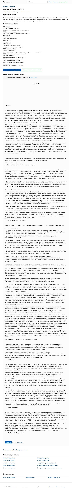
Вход (50, 2)
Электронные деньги (9, 458)
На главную (6, 6)
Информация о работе (15, 450)
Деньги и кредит (30, 477)
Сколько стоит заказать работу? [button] (32, 70)
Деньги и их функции (54, 477)
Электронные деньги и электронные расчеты (49, 468)
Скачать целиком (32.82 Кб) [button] (12, 70)
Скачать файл (33, 77)
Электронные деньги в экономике (46, 463)
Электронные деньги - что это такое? (47, 465)
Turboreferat (13, 486)
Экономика (12, 6)
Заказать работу (63, 2)
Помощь (55, 2)
